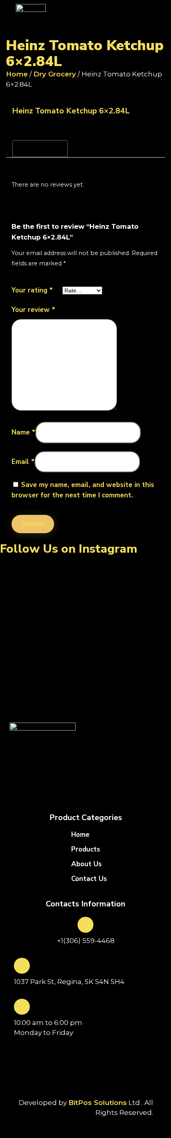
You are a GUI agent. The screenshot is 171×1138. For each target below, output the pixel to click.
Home (17, 74)
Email (23, 461)
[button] (125, 20)
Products (85, 849)
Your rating (32, 290)
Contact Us (89, 879)
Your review (33, 310)
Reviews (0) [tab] (39, 148)
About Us (86, 864)
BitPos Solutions (97, 1103)
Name (23, 432)
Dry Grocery (54, 74)
